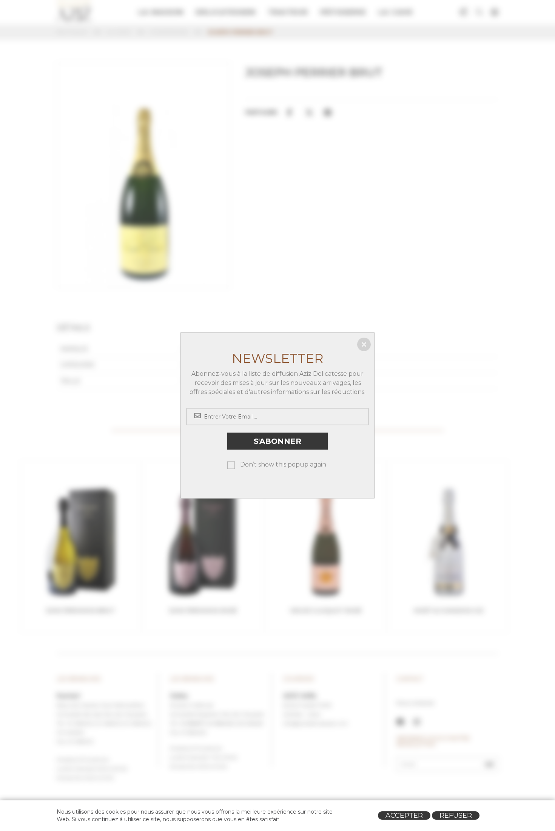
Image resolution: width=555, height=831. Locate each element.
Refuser (455, 815)
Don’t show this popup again (283, 464)
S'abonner (277, 441)
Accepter (404, 815)
